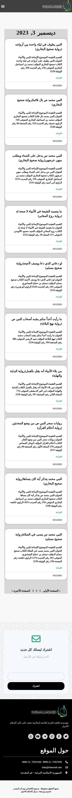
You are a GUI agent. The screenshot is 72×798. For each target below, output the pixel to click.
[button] (3, 6)
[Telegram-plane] (45, 736)
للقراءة (59, 78)
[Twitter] (66, 736)
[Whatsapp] (30, 736)
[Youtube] (38, 736)
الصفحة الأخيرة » (21, 590)
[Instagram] (52, 736)
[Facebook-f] (59, 736)
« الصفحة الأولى (51, 590)
